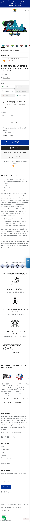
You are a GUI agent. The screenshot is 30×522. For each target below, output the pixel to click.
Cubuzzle (7, 520)
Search (3, 446)
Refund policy (5, 461)
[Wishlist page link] (21, 10)
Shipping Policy (5, 464)
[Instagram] (5, 437)
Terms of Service (6, 458)
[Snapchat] (14, 437)
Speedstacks (6, 78)
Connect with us (5, 449)
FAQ (2, 452)
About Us (3, 455)
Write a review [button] (15, 352)
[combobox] (7, 398)
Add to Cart (15, 122)
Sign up (6, 487)
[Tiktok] (11, 437)
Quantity (3, 112)
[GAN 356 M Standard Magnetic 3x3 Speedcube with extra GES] (19, 376)
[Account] (25, 10)
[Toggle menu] (1, 10)
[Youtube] (8, 437)
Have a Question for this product (15, 142)
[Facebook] (2, 437)
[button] (15, 61)
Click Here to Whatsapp (15, 5)
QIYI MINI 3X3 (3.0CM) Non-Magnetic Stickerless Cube (16, 59)
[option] (15, 28)
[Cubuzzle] (15, 10)
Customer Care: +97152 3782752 (11, 433)
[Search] (5, 10)
